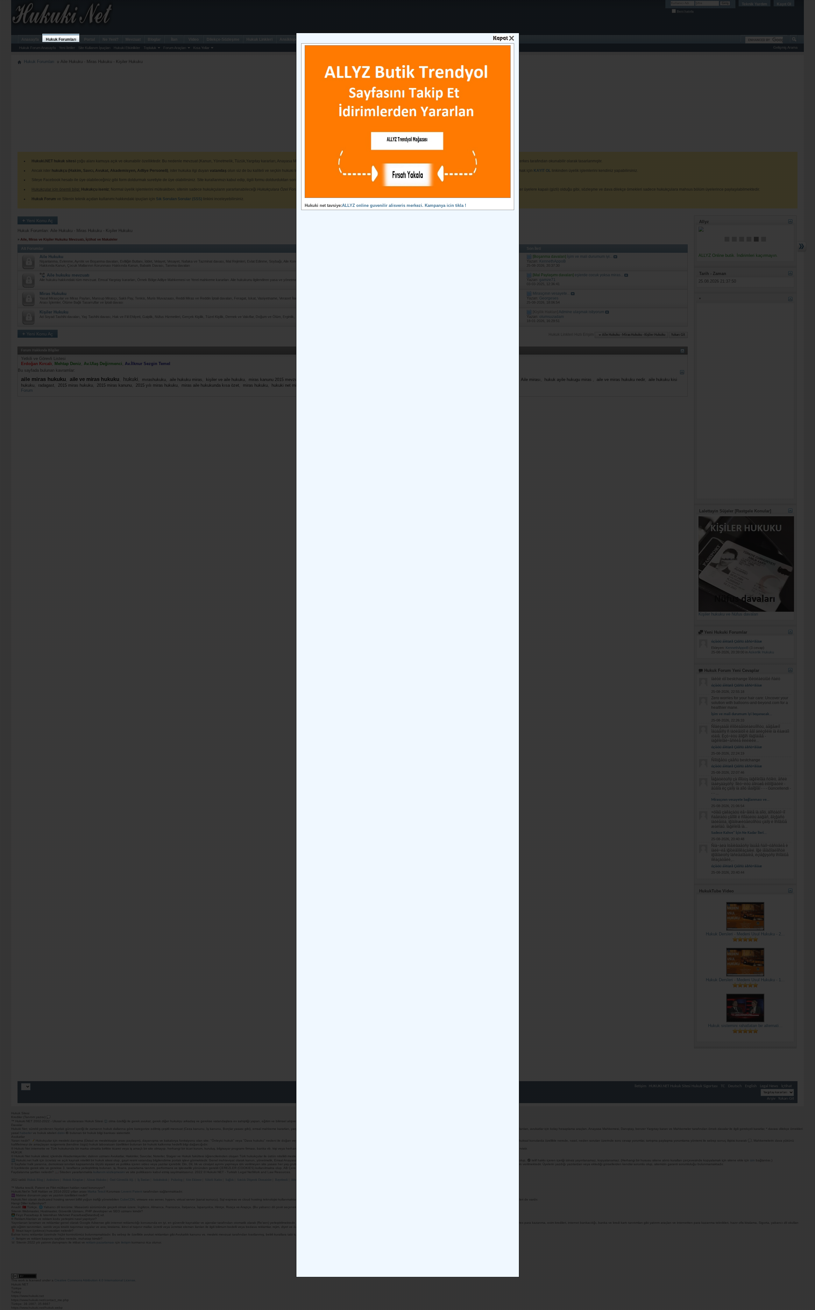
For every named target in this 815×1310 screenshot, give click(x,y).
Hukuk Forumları (61, 39)
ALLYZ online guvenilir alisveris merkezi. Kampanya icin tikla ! (404, 205)
